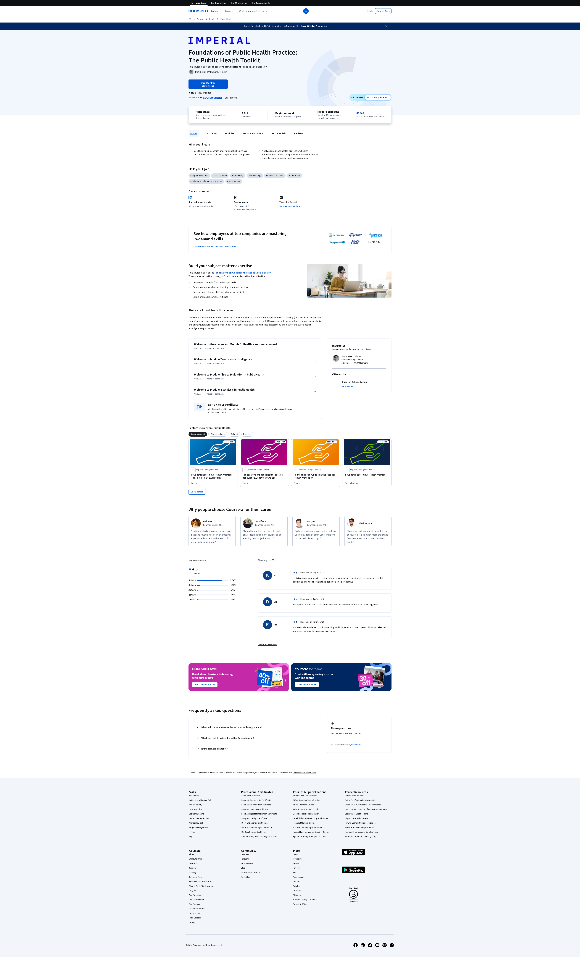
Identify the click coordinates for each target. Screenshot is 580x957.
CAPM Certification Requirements (360, 800)
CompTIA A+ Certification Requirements (363, 804)
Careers (192, 868)
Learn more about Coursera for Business (214, 246)
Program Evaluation (199, 175)
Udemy (192, 922)
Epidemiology (255, 175)
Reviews (298, 133)
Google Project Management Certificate (259, 813)
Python (192, 832)
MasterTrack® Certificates (201, 886)
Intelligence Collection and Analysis (206, 181)
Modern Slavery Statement (305, 899)
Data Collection (220, 175)
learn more (356, 744)
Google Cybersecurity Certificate (256, 800)
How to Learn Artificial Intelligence (360, 822)
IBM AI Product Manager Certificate (256, 827)
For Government (196, 899)
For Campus (194, 904)
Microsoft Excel (196, 822)
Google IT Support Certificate (254, 809)
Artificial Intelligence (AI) (200, 800)
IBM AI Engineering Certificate (254, 822)
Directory (297, 890)
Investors (297, 858)
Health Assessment (275, 175)
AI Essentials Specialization (305, 795)
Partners (245, 858)
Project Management (198, 827)
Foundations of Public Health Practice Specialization (242, 272)
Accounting (194, 795)
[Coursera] (198, 11)
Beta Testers (247, 863)
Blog (243, 868)
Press (295, 854)
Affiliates (297, 895)
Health (212, 19)
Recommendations (253, 133)
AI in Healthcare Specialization (306, 809)
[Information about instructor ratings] (349, 349)
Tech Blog (245, 877)
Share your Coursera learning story (361, 836)
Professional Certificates (200, 881)
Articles (296, 886)
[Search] (306, 11)
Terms (296, 863)
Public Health (226, 19)
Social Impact (195, 913)
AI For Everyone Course (303, 804)
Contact (296, 881)
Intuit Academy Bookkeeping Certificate (259, 836)
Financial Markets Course (304, 822)
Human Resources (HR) (199, 818)
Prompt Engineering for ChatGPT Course (311, 832)
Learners (245, 854)
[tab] (197, 434)
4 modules (202, 112)
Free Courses (195, 917)
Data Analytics (195, 809)
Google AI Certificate (250, 795)
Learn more (231, 97)
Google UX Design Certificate (254, 818)
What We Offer (195, 858)
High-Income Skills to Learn (357, 818)
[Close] (386, 26)
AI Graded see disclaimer (245, 209)
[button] (229, 11)
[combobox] (266, 11)
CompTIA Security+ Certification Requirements (366, 809)
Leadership (194, 863)
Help (295, 872)
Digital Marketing (196, 813)
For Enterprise (195, 895)
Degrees (193, 890)
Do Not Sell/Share (301, 904)
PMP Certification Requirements (359, 827)
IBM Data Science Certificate (254, 832)
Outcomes (211, 133)
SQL (191, 836)
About (193, 133)
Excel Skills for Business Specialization (310, 818)
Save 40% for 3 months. (314, 26)
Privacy (296, 868)
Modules (229, 133)
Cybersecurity (195, 804)
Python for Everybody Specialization (309, 836)
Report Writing (233, 181)
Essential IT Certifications (356, 813)
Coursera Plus (195, 877)
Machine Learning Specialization (307, 827)
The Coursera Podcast (251, 872)
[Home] (190, 19)
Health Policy (237, 175)
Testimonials (279, 133)
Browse (200, 19)
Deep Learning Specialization (306, 813)
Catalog (192, 872)
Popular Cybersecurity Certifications (361, 832)
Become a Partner (197, 908)
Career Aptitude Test (354, 795)
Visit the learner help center (346, 733)
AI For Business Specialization (306, 800)
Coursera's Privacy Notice (304, 772)
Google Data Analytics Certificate (256, 804)
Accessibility (298, 877)
